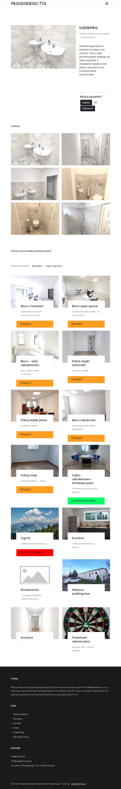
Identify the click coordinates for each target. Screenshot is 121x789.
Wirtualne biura (21, 736)
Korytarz (27, 637)
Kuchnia (78, 538)
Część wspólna (53, 266)
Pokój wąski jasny (34, 420)
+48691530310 (18, 756)
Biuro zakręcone (83, 420)
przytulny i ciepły (80, 370)
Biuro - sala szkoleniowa (30, 363)
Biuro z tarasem (32, 306)
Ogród (25, 538)
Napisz (86, 102)
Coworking (18, 732)
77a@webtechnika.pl (21, 761)
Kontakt (17, 723)
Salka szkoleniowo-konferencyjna (82, 479)
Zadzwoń (87, 108)
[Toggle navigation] (107, 3)
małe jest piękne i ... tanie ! (33, 480)
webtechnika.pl (78, 783)
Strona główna (20, 714)
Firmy (16, 727)
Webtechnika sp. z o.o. (98, 687)
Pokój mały (29, 475)
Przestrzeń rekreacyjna (81, 639)
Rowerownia (30, 590)
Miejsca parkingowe (81, 592)
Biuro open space (85, 306)
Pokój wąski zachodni (81, 363)
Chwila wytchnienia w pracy (34, 543)
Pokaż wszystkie (20, 266)
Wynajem (37, 266)
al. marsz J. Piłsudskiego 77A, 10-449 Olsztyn (33, 765)
